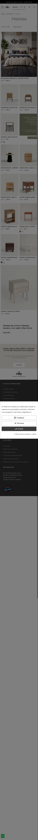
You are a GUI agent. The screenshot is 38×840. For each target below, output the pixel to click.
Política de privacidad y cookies (25, 434)
